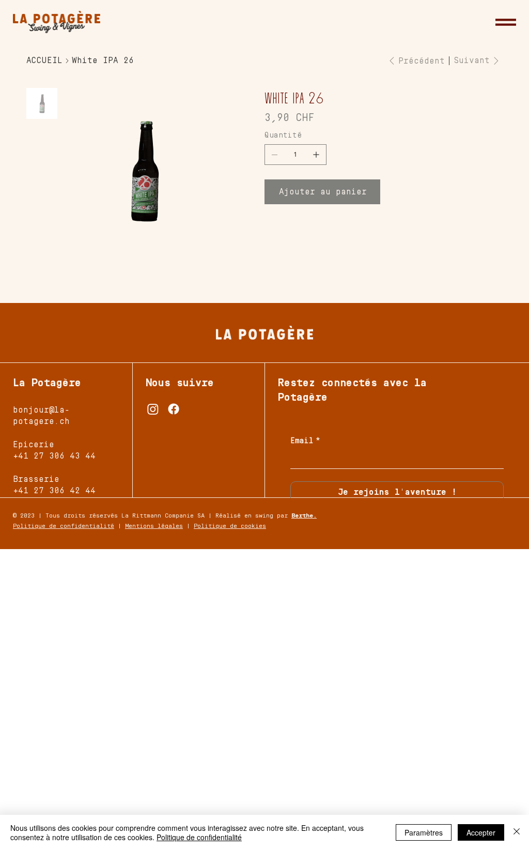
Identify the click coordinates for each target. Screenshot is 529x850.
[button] (505, 22)
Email (305, 441)
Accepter (480, 832)
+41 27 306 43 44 (54, 456)
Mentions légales (154, 526)
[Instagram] (153, 409)
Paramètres (423, 832)
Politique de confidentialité (63, 526)
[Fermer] (516, 832)
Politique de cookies (230, 526)
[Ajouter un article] (316, 154)
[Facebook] (173, 409)
